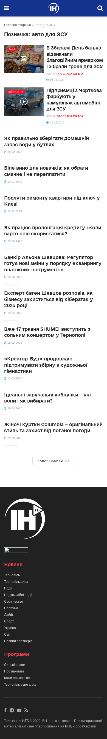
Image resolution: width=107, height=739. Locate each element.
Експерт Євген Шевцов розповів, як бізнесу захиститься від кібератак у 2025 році (48, 299)
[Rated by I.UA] (16, 551)
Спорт (9, 621)
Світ (7, 634)
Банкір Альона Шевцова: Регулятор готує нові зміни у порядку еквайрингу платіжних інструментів (53, 263)
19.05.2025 (14, 313)
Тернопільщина (16, 582)
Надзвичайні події (18, 595)
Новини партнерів (18, 641)
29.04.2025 (14, 408)
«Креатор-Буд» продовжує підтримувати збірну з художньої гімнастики (45, 365)
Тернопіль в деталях (20, 684)
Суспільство (13, 601)
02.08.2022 (56, 122)
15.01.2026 (14, 181)
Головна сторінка (17, 25)
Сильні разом (14, 665)
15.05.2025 (14, 342)
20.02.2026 (14, 151)
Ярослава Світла (70, 73)
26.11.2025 (14, 211)
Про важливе (14, 671)
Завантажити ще (54, 460)
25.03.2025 (14, 438)
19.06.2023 (56, 79)
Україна (10, 628)
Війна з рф (16, 92)
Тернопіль (12, 575)
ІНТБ (25, 721)
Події (8, 588)
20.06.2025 (14, 241)
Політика (11, 608)
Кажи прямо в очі (17, 678)
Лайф (12, 49)
